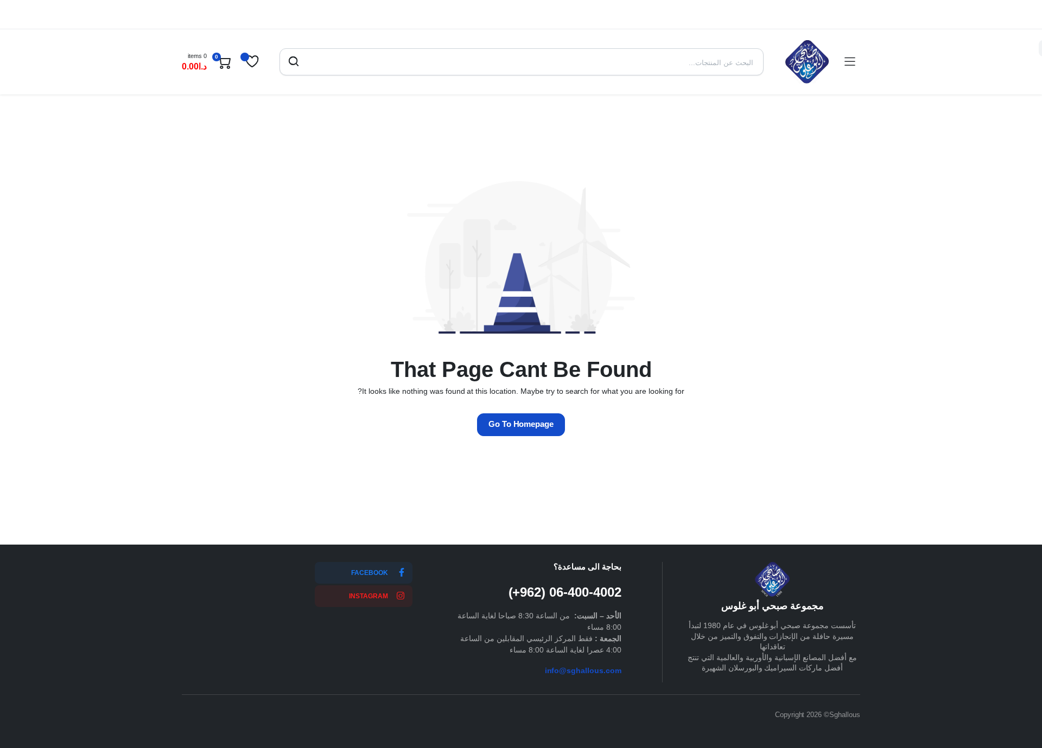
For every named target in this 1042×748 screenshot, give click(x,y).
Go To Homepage (521, 424)
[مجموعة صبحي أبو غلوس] (807, 62)
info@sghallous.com (583, 670)
